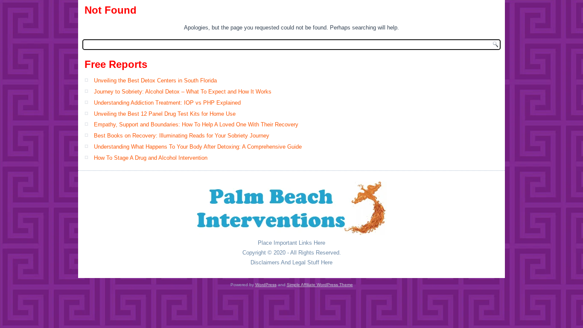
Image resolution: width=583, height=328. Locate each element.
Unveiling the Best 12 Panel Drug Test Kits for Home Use (165, 114)
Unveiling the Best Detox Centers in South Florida (155, 80)
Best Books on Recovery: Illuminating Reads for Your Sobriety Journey (181, 135)
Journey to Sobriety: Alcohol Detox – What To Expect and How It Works (182, 91)
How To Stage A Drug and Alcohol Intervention (150, 158)
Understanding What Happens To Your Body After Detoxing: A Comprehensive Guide (198, 147)
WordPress (266, 284)
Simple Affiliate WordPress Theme (320, 284)
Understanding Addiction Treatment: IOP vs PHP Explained (167, 103)
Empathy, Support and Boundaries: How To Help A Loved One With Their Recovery (196, 124)
